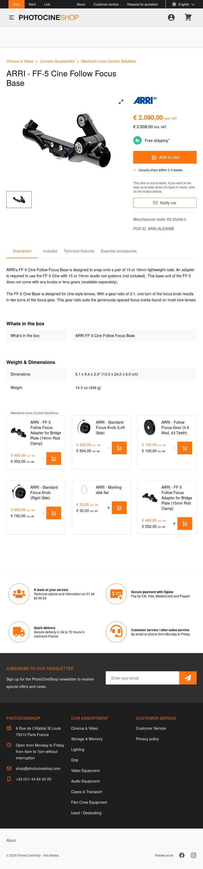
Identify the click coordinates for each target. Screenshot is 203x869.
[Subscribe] (188, 678)
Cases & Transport (86, 791)
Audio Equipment (85, 781)
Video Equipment (85, 770)
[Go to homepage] (49, 17)
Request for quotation (142, 4)
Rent (32, 4)
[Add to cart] (53, 458)
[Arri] (165, 100)
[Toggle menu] (11, 17)
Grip (74, 759)
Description (22, 250)
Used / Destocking (86, 812)
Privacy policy (147, 738)
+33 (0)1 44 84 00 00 (33, 779)
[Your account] (171, 17)
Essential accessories (119, 250)
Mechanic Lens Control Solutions (108, 61)
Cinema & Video (20, 61)
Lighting (77, 749)
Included (50, 250)
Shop (16, 4)
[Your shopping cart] (188, 17)
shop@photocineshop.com (38, 768)
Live (47, 4)
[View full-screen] (121, 102)
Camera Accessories (58, 61)
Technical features (79, 250)
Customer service (106, 4)
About (81, 4)
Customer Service (151, 728)
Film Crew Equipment (89, 802)
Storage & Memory (87, 738)
